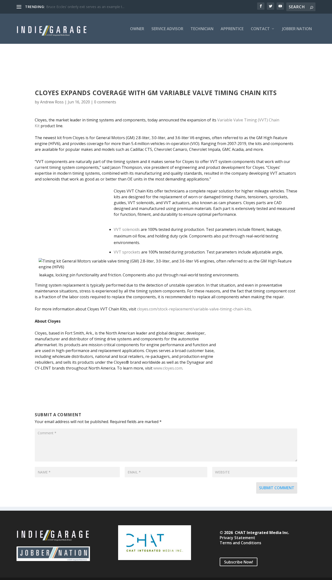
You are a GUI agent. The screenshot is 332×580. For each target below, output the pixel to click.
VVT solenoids (127, 229)
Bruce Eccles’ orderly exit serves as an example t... (85, 6)
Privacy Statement (237, 537)
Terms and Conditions (240, 542)
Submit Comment (276, 487)
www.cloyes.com (167, 368)
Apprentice (232, 29)
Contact (260, 29)
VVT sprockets (127, 252)
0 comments (105, 102)
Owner (137, 29)
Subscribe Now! (238, 562)
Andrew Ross (52, 102)
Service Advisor (167, 29)
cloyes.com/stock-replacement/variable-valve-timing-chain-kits (194, 309)
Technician (202, 29)
